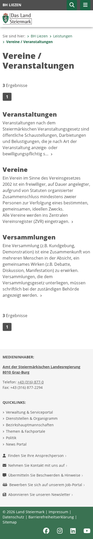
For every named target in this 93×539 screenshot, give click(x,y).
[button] (72, 5)
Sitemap (10, 522)
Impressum (58, 511)
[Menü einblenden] (85, 5)
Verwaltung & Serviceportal (29, 412)
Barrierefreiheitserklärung (51, 516)
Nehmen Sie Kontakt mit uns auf (37, 465)
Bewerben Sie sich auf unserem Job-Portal (46, 484)
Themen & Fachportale (25, 431)
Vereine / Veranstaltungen (29, 41)
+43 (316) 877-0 (31, 382)
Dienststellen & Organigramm (32, 418)
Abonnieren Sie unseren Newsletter (39, 494)
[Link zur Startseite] (17, 18)
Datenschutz (13, 516)
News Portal (16, 444)
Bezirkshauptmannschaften (30, 424)
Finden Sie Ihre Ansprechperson (36, 455)
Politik (11, 437)
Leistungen (62, 36)
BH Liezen (39, 36)
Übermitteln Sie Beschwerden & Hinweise (44, 475)
